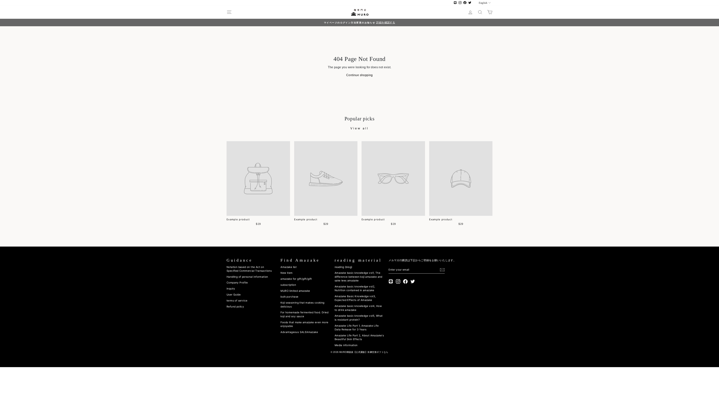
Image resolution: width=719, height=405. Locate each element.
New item (286, 272)
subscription (288, 284)
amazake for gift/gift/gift (296, 278)
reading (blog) (343, 267)
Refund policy (235, 306)
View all (359, 128)
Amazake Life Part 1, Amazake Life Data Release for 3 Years (357, 327)
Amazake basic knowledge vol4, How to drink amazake (358, 307)
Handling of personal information (247, 276)
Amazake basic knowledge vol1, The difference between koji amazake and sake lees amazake (358, 276)
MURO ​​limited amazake (295, 290)
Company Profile (237, 282)
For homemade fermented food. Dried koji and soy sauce (304, 314)
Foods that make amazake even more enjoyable (304, 324)
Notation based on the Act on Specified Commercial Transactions (249, 269)
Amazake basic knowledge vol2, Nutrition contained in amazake (355, 288)
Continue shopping (359, 75)
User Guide (234, 294)
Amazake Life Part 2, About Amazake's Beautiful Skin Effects (359, 337)
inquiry (231, 288)
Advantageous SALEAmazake (299, 332)
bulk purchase (289, 296)
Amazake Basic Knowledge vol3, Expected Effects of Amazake (355, 298)
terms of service (237, 300)
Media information (346, 345)
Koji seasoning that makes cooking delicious (302, 304)
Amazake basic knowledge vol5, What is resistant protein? (359, 317)
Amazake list (288, 267)
